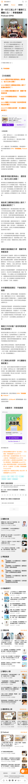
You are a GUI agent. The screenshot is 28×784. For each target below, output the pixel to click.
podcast (3, 476)
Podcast (13, 4)
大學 (8, 476)
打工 (17, 476)
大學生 (12, 476)
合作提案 (13, 773)
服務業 (9, 479)
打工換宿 (21, 476)
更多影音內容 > (23, 709)
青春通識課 (6, 68)
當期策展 (20, 4)
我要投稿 (5, 773)
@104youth (11, 399)
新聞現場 (6, 4)
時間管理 (4, 479)
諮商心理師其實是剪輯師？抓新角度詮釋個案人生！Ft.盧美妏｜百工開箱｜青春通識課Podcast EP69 (14, 466)
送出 (14, 509)
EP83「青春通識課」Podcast (19, 148)
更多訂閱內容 (24, 630)
